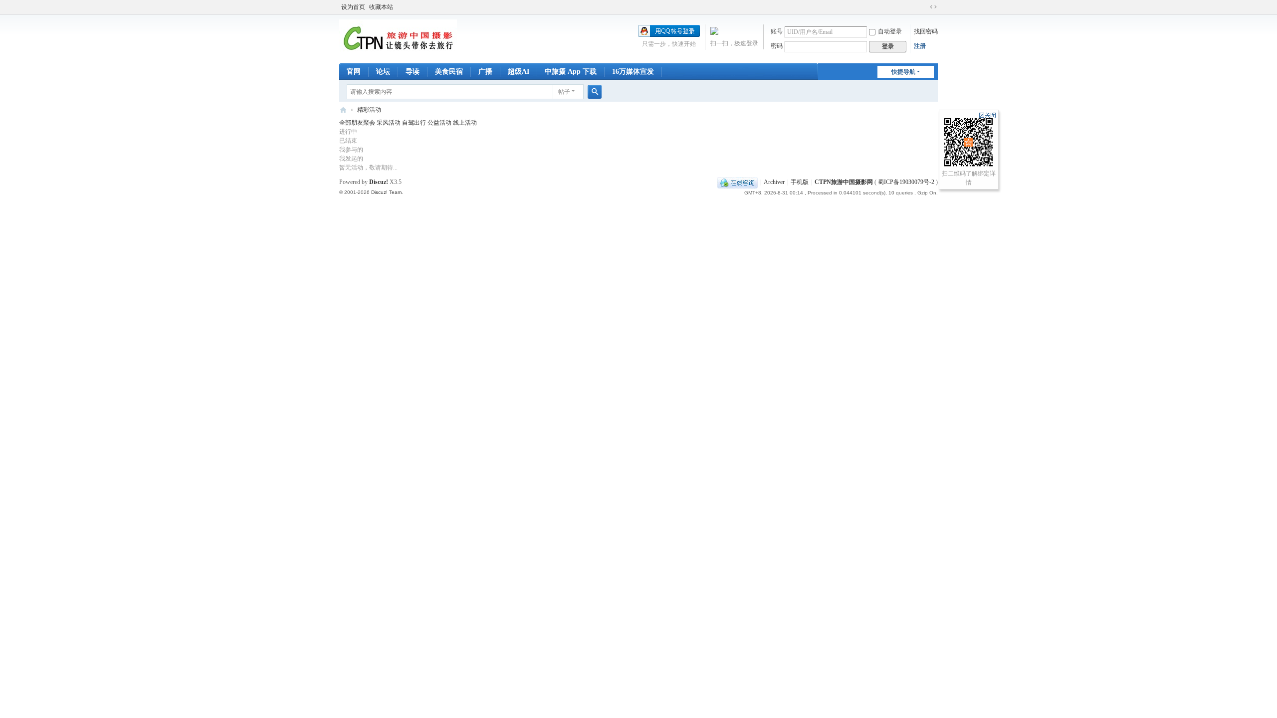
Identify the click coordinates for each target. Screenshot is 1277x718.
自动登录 (890, 31)
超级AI (518, 71)
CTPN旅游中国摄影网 (343, 110)
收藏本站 (381, 6)
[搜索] (595, 92)
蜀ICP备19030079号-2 (906, 182)
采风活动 (389, 122)
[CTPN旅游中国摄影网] (398, 37)
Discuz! (378, 182)
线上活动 (465, 122)
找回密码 (926, 31)
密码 (777, 45)
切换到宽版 (933, 6)
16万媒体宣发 (633, 71)
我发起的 (351, 158)
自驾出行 (414, 122)
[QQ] (737, 182)
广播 (485, 71)
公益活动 (440, 122)
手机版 (800, 182)
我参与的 (351, 149)
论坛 (383, 71)
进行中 (348, 131)
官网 (354, 71)
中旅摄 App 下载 (571, 71)
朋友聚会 (364, 122)
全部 (345, 122)
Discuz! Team (386, 192)
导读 (413, 71)
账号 (777, 31)
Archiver (774, 182)
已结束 (348, 140)
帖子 (564, 91)
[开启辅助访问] (923, 6)
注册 (920, 45)
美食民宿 (449, 71)
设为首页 (353, 6)
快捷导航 (903, 71)
